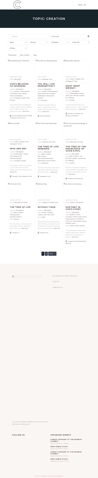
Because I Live (47, 79)
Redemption (19, 95)
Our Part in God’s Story (73, 208)
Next (51, 254)
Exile (45, 214)
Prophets (68, 223)
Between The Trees (48, 142)
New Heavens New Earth (45, 158)
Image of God (17, 156)
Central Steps (73, 93)
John (28, 98)
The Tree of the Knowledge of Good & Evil (76, 148)
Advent (44, 212)
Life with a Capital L (79, 95)
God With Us (80, 219)
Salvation (40, 98)
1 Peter (72, 225)
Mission (12, 95)
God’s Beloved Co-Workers (19, 85)
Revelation (45, 163)
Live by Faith (82, 158)
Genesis (23, 98)
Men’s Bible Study (59, 446)
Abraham (72, 214)
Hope (19, 93)
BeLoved (17, 79)
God (11, 156)
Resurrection (50, 95)
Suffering (71, 97)
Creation (16, 91)
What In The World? (76, 202)
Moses (44, 93)
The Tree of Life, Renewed (48, 147)
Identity (24, 93)
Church (78, 214)
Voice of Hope (50, 160)
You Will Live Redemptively (46, 85)
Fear (48, 214)
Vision (74, 223)
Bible (43, 154)
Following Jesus (25, 91)
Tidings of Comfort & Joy (50, 202)
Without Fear (47, 207)
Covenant (69, 216)
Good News (13, 93)
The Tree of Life (20, 207)
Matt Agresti (19, 89)
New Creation (51, 93)
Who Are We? (18, 148)
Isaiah (43, 217)
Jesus (52, 214)
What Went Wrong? (73, 87)
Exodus (84, 216)
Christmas (50, 212)
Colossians (17, 98)
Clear (35, 55)
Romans (12, 100)
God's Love (69, 95)
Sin (66, 97)
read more (25, 111)
